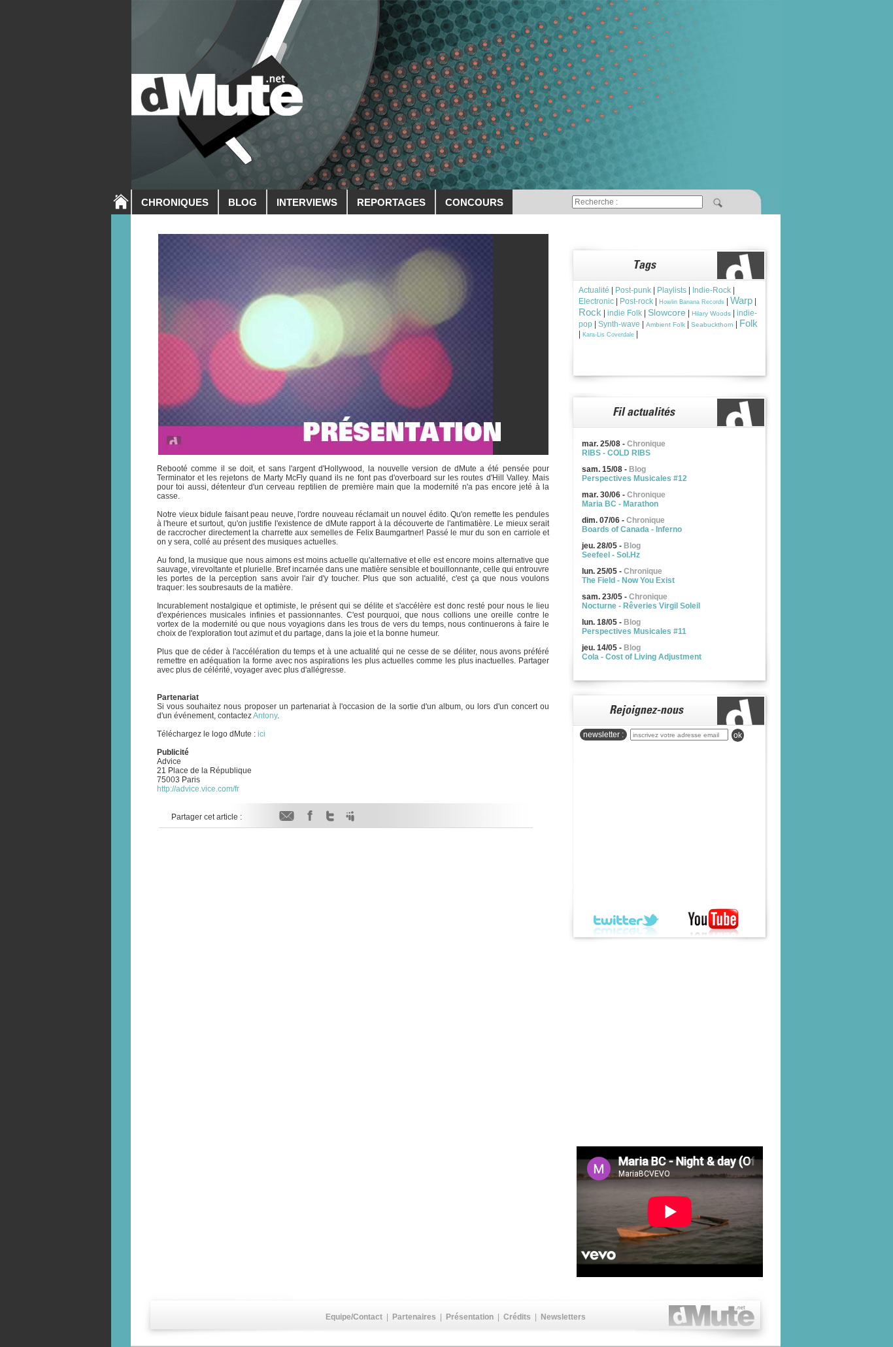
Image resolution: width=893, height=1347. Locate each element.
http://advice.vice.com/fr (198, 788)
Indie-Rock (711, 290)
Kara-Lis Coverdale (608, 334)
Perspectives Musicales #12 (634, 478)
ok (737, 735)
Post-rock (636, 301)
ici (261, 734)
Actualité (594, 290)
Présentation (470, 1317)
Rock (590, 312)
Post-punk (633, 290)
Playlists (671, 290)
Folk (748, 323)
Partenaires (414, 1317)
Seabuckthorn (712, 324)
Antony (265, 715)
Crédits (517, 1317)
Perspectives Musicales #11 (634, 631)
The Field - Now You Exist (628, 580)
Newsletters (563, 1317)
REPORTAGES (391, 202)
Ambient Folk (665, 324)
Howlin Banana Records (691, 302)
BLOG (242, 202)
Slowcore (667, 312)
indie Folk (624, 313)
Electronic (596, 301)
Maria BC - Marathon (620, 503)
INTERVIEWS (307, 202)
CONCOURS (474, 202)
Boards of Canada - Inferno (632, 529)
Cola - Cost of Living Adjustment (641, 656)
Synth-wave (619, 324)
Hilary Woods (711, 313)
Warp (741, 300)
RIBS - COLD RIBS (616, 452)
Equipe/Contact (354, 1317)
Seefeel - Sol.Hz (611, 554)
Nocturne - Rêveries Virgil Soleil (641, 605)
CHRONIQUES (175, 202)
